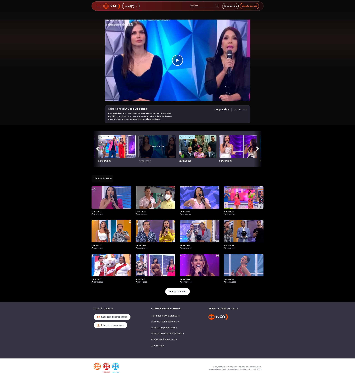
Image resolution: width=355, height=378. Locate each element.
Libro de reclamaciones (112, 325)
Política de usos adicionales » (167, 333)
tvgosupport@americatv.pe (114, 317)
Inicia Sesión (230, 6)
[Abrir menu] (98, 6)
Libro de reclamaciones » (165, 321)
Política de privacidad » (164, 327)
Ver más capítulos (177, 291)
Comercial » (157, 345)
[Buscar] (217, 6)
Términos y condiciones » (165, 315)
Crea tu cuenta (249, 6)
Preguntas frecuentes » (164, 339)
